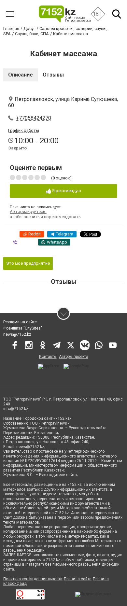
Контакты (48, 356)
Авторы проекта (73, 356)
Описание (20, 75)
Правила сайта (78, 579)
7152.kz (74, 484)
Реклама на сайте (20, 322)
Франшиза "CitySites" (22, 328)
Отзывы (53, 75)
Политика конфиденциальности (33, 579)
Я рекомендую (66, 190)
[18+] (64, 14)
